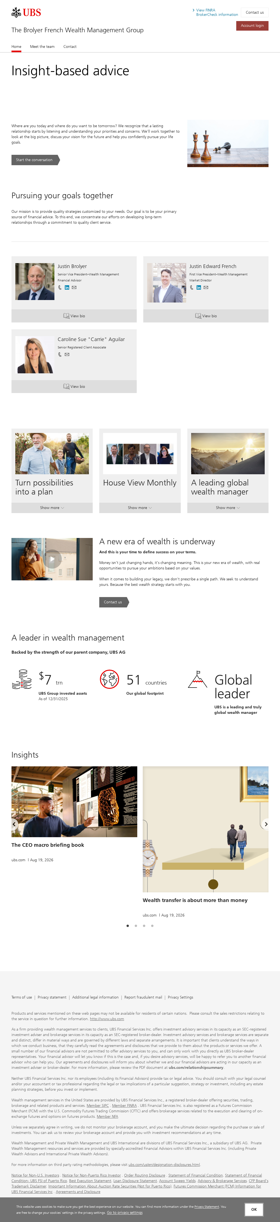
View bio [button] (85, 317)
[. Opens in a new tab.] (26, 12)
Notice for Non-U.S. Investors (35, 1175)
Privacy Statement (206, 1206)
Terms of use (21, 998)
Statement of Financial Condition (195, 1175)
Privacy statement (52, 998)
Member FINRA (124, 1105)
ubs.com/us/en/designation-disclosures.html (164, 1164)
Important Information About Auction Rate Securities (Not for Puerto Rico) (109, 1186)
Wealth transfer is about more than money (195, 900)
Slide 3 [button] (144, 926)
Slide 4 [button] (152, 926)
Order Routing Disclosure (144, 1175)
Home (16, 46)
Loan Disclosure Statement (135, 1181)
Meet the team (42, 46)
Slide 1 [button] (127, 926)
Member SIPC (98, 1105)
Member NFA (107, 1116)
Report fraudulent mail (143, 998)
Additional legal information (95, 998)
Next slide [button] (261, 825)
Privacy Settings (180, 998)
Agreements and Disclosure (78, 1191)
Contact (70, 46)
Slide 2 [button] (136, 926)
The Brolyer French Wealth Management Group (77, 30)
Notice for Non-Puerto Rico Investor (91, 1175)
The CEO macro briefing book (47, 845)
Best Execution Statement (90, 1181)
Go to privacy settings (124, 1212)
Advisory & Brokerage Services (222, 1181)
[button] (74, 287)
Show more (52, 508)
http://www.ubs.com (107, 1019)
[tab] (127, 926)
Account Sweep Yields (177, 1181)
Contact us (255, 12)
